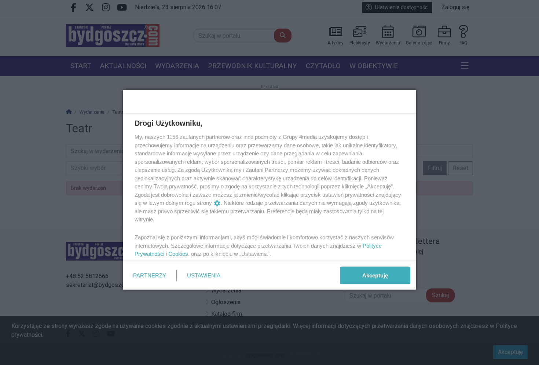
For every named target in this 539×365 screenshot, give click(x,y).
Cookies (178, 254)
